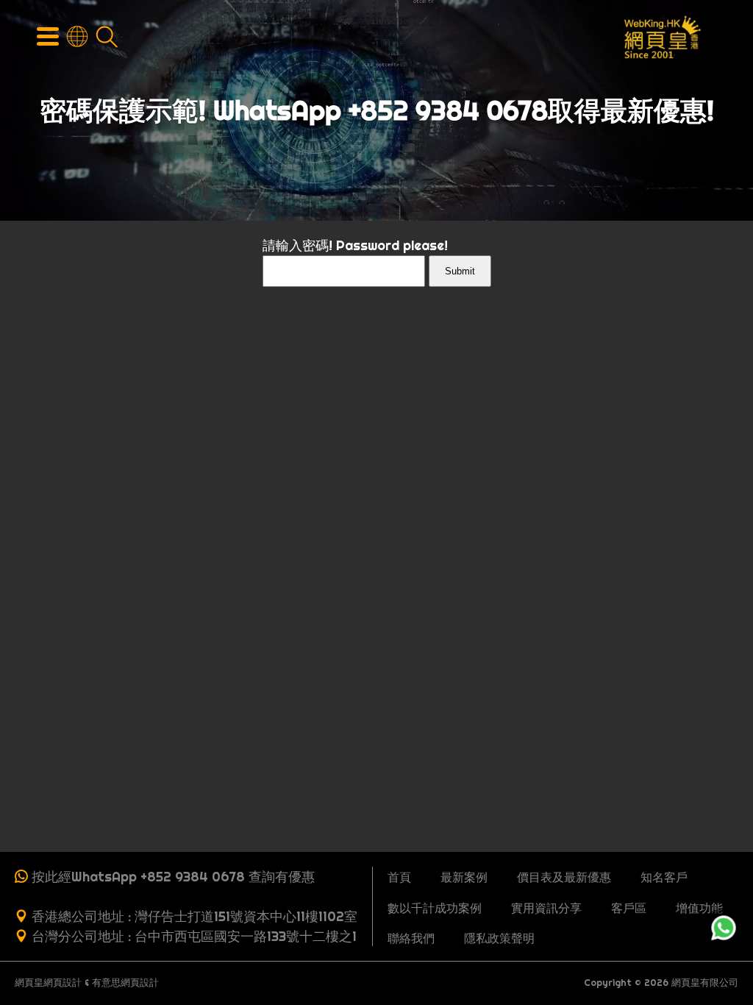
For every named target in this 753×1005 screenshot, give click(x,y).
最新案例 (464, 877)
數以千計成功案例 (435, 908)
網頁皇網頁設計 (48, 982)
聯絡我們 (411, 938)
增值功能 (699, 908)
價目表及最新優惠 (564, 877)
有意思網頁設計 (125, 982)
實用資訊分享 (546, 908)
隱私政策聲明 (499, 938)
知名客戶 (664, 877)
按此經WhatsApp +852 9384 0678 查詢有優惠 (173, 876)
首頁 (399, 877)
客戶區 (628, 908)
